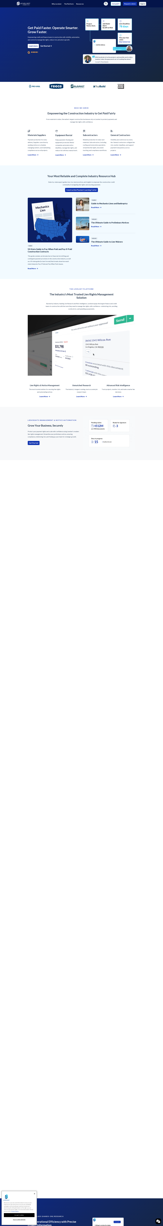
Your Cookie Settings (19, 1219)
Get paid (115, 4)
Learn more (33, 46)
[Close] (34, 1194)
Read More (32, 268)
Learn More (32, 155)
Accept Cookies (19, 1215)
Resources (80, 4)
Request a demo (130, 4)
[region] (19, 1208)
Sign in (142, 4)
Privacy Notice (15, 1211)
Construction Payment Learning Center (81, 190)
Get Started (45, 46)
